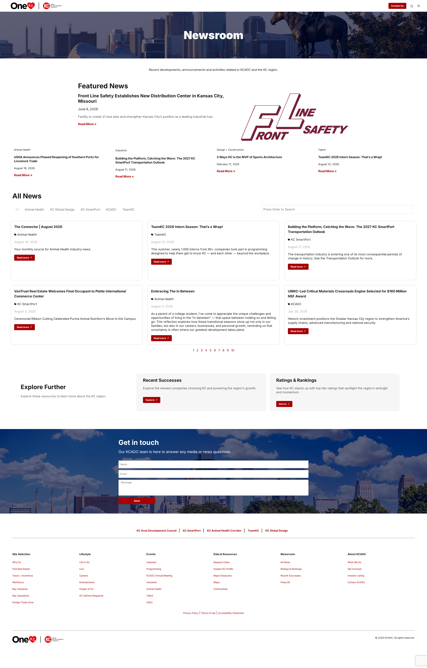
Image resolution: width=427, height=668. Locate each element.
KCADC (111, 209)
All (17, 209)
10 (232, 350)
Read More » (87, 124)
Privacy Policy (190, 613)
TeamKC (128, 209)
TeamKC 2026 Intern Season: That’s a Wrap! (350, 157)
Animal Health (34, 209)
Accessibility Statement (231, 613)
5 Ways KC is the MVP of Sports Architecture (249, 157)
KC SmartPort (90, 209)
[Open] (411, 6)
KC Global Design (62, 209)
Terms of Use (208, 613)
